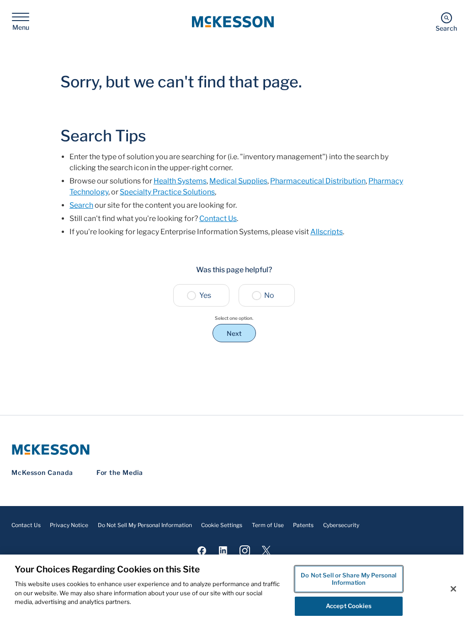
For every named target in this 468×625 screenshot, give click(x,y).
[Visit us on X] (266, 550)
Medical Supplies (238, 181)
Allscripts (326, 231)
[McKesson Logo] (234, 449)
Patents (303, 525)
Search (81, 205)
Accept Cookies (349, 605)
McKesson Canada (42, 472)
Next (234, 333)
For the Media (120, 472)
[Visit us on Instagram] (245, 550)
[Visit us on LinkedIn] (223, 550)
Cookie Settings (221, 525)
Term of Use (268, 525)
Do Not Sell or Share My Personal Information (348, 578)
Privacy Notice (69, 525)
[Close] (453, 589)
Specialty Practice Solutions (167, 192)
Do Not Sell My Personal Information (145, 525)
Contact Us (218, 218)
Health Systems (180, 181)
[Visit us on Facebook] (202, 550)
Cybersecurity (341, 525)
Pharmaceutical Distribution (318, 181)
